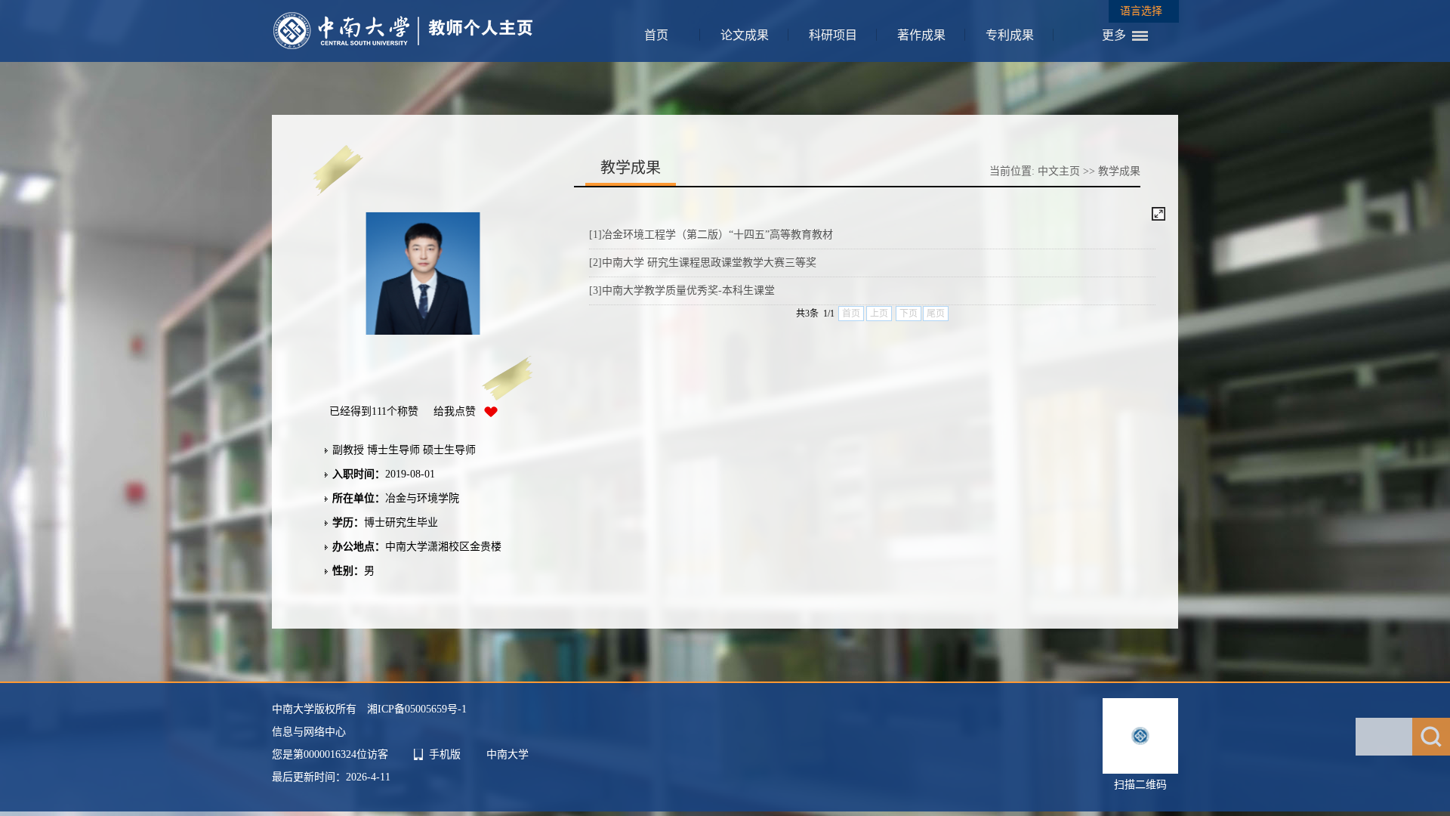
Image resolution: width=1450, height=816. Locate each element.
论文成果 (744, 35)
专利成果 (1010, 35)
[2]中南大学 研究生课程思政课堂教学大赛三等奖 (702, 262)
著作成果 (921, 35)
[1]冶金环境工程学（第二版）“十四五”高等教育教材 (711, 234)
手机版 (445, 754)
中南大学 (507, 754)
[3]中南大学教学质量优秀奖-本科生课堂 (682, 290)
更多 (1114, 35)
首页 (656, 35)
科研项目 (833, 35)
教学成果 (1119, 171)
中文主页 (1059, 171)
